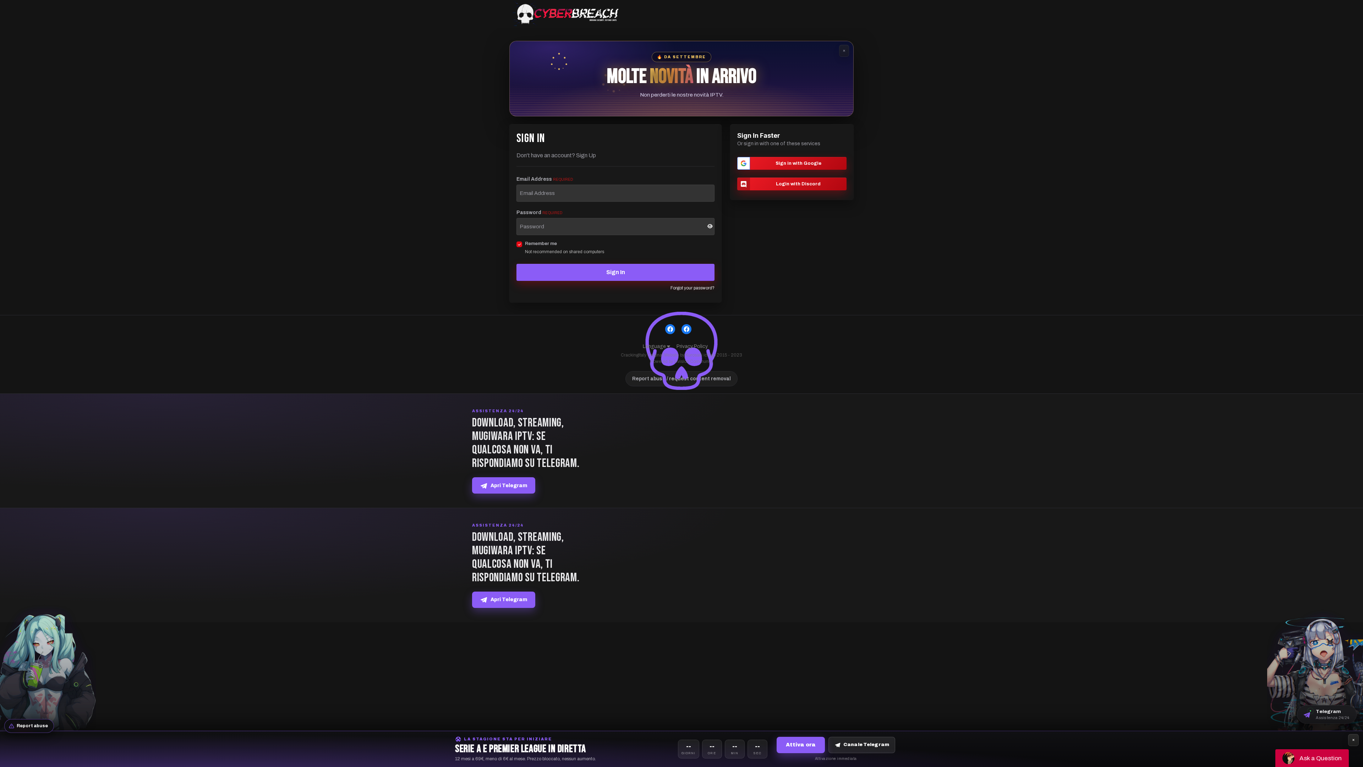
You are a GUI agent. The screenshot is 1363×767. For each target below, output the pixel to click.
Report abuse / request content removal (681, 378)
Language (655, 346)
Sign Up (586, 155)
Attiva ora (801, 744)
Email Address (544, 179)
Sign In (615, 272)
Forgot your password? (692, 287)
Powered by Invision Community (682, 361)
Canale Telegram (866, 744)
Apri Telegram (509, 485)
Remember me (541, 243)
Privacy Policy (692, 346)
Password (539, 212)
